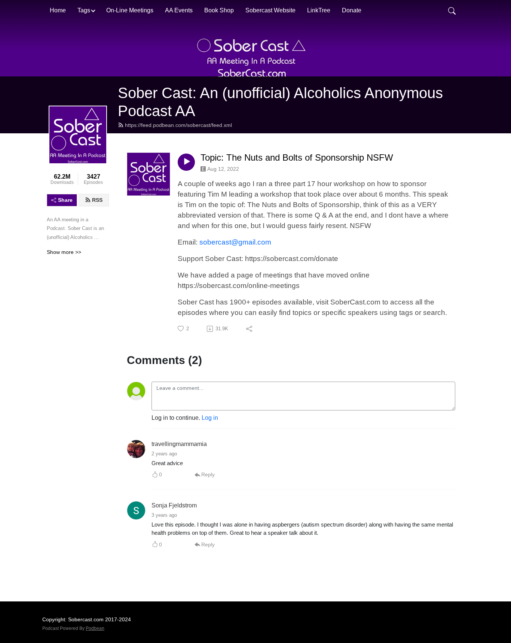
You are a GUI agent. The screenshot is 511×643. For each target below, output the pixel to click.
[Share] (249, 329)
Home (58, 10)
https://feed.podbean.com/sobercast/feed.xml (178, 125)
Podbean (95, 628)
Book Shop (219, 10)
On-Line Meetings (129, 10)
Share (65, 200)
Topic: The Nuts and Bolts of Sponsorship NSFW (297, 157)
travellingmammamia (179, 444)
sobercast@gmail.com (235, 242)
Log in (210, 418)
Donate (351, 10)
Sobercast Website (270, 10)
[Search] (452, 10)
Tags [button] (83, 10)
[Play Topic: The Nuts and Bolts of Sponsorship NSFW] (186, 162)
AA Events (179, 10)
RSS (97, 200)
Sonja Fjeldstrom (174, 505)
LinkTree (318, 10)
